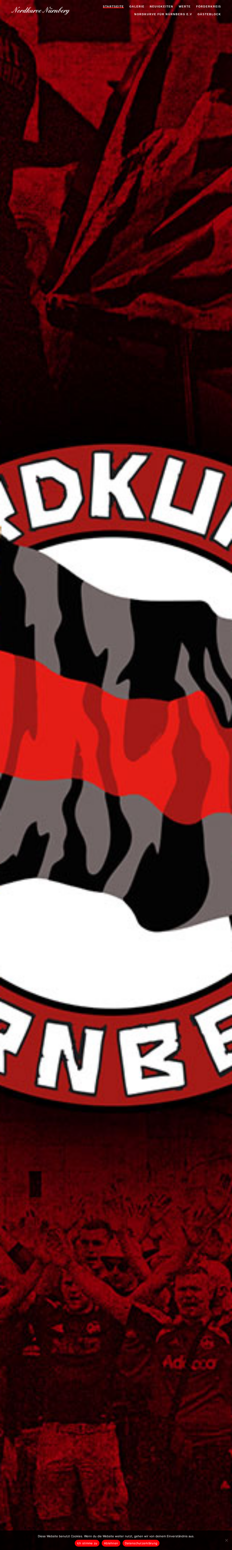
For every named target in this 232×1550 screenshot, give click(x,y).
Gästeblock (209, 15)
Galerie (137, 7)
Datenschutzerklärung (141, 1543)
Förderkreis (208, 7)
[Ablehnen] (226, 1540)
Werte (185, 7)
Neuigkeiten (161, 7)
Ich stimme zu (87, 1543)
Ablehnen (111, 1543)
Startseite (113, 7)
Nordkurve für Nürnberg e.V (163, 15)
